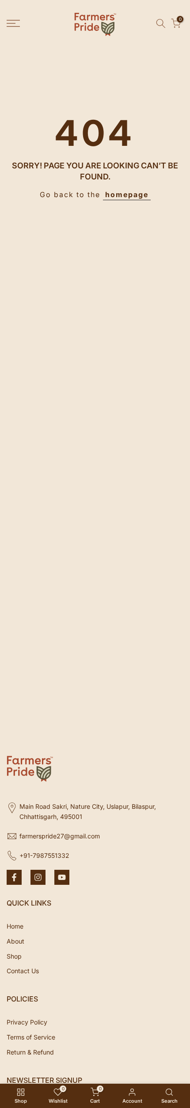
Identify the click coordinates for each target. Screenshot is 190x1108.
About (15, 941)
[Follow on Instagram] (38, 877)
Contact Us (23, 971)
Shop (14, 956)
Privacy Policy (27, 1022)
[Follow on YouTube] (61, 877)
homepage (126, 194)
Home (15, 926)
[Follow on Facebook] (14, 877)
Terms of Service (31, 1037)
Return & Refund (30, 1052)
